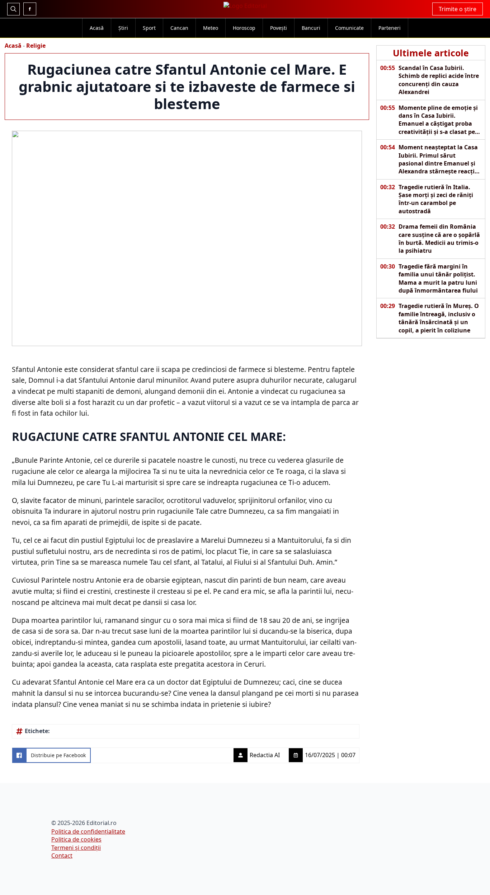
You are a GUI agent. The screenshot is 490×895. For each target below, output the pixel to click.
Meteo (210, 27)
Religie (36, 46)
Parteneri (389, 27)
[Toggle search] (13, 9)
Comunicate (349, 27)
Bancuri (311, 27)
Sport (149, 27)
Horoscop (244, 27)
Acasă (97, 27)
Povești (278, 27)
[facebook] (30, 9)
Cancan (179, 27)
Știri (123, 27)
